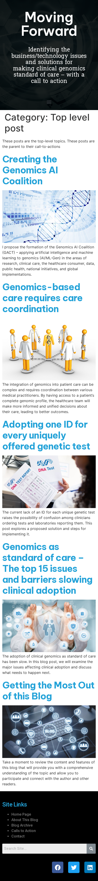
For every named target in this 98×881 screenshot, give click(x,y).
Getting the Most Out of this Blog (48, 690)
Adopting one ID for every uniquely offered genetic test (46, 435)
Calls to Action (23, 831)
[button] (49, 101)
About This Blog (24, 820)
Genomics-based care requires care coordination (42, 298)
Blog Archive (22, 825)
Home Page (21, 814)
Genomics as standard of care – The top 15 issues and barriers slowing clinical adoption (47, 568)
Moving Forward (49, 23)
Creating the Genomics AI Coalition (30, 170)
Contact (18, 836)
